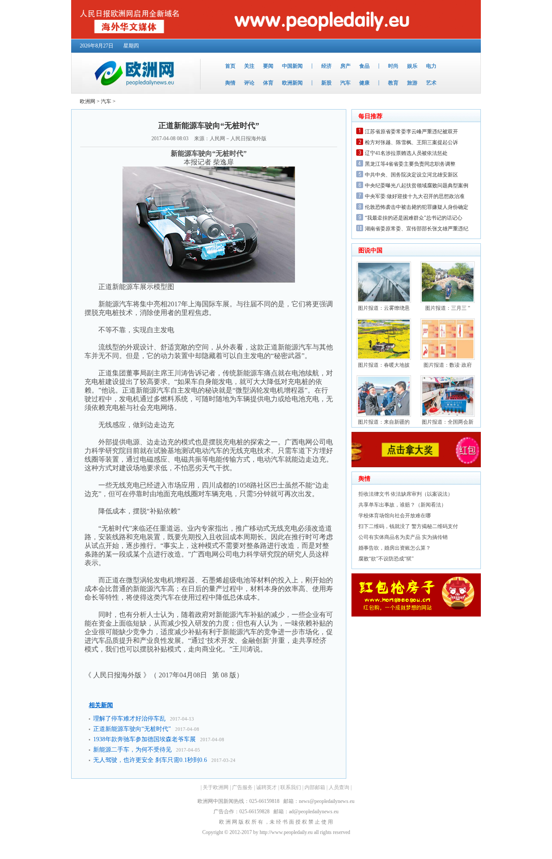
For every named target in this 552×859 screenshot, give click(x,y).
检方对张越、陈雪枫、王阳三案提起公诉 (411, 142)
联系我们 (290, 787)
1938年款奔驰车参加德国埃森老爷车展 (144, 739)
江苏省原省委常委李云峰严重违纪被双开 (411, 132)
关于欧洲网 (216, 787)
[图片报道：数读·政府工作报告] (447, 358)
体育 (268, 83)
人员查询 (339, 787)
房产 (345, 66)
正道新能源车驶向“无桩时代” (132, 729)
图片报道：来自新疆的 (384, 422)
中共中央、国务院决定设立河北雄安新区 (411, 175)
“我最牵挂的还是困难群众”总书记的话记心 (413, 218)
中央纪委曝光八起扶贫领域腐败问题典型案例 (416, 185)
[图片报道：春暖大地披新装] (384, 358)
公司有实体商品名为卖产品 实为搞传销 (403, 537)
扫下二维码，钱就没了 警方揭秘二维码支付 (408, 526)
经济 (326, 66)
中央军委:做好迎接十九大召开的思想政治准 (414, 196)
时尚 (393, 66)
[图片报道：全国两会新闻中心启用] (447, 415)
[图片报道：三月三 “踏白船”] (447, 301)
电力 (431, 66)
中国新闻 (292, 66)
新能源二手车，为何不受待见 (132, 749)
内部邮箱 (314, 787)
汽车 (345, 83)
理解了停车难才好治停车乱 (129, 718)
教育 (393, 83)
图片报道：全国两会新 (448, 422)
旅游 (412, 83)
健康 (364, 83)
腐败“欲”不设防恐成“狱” (386, 559)
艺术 (431, 83)
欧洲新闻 (292, 83)
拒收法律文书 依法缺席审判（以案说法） (405, 494)
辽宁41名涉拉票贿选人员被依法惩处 (406, 153)
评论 (249, 83)
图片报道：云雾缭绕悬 (384, 308)
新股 (326, 83)
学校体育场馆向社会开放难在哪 (394, 516)
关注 (249, 66)
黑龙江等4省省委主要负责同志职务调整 (410, 164)
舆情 (230, 83)
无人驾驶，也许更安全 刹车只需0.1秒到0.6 (150, 760)
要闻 (268, 66)
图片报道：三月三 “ (447, 308)
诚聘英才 (266, 787)
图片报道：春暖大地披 (384, 365)
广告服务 (242, 787)
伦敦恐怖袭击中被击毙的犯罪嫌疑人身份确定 (416, 207)
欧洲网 (87, 101)
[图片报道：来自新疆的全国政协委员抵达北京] (384, 415)
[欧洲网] (133, 91)
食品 (364, 66)
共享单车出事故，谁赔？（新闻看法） (402, 505)
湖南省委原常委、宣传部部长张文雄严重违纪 (416, 229)
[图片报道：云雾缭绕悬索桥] (384, 301)
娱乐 (412, 66)
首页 (230, 66)
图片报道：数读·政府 (447, 365)
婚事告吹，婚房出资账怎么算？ (394, 548)
